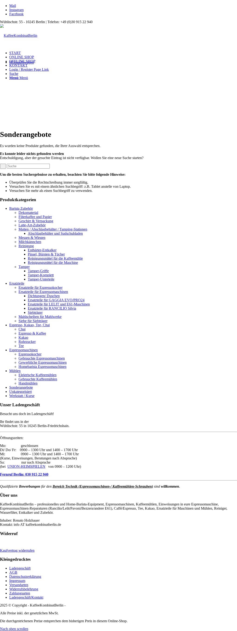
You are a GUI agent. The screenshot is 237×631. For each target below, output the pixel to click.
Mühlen (15, 371)
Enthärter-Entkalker (42, 250)
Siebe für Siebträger (33, 321)
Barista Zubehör (21, 208)
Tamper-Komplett (41, 275)
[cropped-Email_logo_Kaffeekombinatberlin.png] (18, 35)
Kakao (23, 337)
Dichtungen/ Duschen (44, 296)
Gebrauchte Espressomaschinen (42, 358)
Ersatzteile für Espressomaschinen (43, 292)
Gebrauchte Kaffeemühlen (38, 379)
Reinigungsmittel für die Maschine (53, 263)
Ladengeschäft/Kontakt (26, 597)
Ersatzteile (16, 283)
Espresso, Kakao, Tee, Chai (29, 325)
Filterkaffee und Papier (35, 217)
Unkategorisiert (20, 392)
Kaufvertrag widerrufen (17, 550)
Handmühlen (28, 383)
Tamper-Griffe (38, 271)
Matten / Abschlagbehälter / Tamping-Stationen (53, 229)
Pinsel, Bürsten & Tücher (46, 254)
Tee (21, 346)
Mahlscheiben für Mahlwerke (40, 317)
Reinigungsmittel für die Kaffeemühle (55, 258)
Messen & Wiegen (32, 238)
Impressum (17, 581)
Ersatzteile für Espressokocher (40, 287)
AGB (13, 572)
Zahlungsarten (19, 593)
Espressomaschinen (23, 350)
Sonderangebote (21, 387)
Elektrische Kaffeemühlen (37, 375)
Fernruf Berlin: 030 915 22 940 (24, 474)
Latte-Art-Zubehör (32, 225)
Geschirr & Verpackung (36, 221)
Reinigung (26, 246)
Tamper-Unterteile (41, 279)
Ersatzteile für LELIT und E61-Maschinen (59, 304)
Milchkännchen (30, 242)
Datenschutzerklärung (25, 577)
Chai (22, 329)
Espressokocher (30, 354)
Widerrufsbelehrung (23, 589)
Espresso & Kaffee (32, 333)
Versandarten (18, 585)
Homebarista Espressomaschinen (42, 367)
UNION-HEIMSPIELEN (26, 466)
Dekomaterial (28, 213)
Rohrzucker (27, 342)
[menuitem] (123, 53)
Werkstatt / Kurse (21, 396)
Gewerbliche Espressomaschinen (43, 362)
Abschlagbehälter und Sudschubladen (55, 233)
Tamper (24, 267)
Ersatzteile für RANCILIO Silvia (52, 308)
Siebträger (35, 312)
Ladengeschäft (20, 568)
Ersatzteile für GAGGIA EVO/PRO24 (56, 300)
